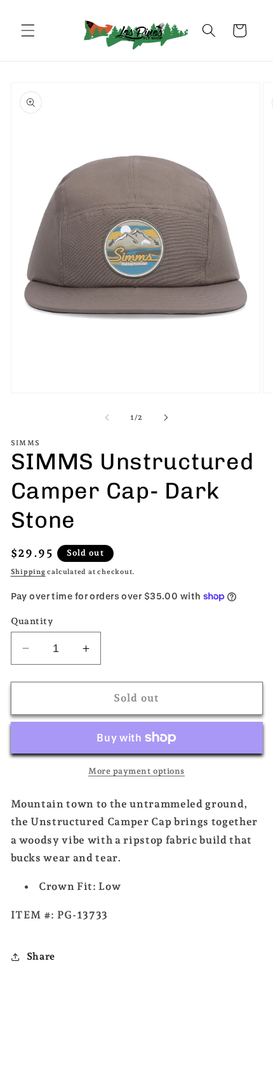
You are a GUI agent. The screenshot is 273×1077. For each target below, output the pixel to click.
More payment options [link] (136, 771)
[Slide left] (107, 418)
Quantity (32, 621)
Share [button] (41, 956)
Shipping (28, 572)
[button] (28, 30)
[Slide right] (166, 418)
